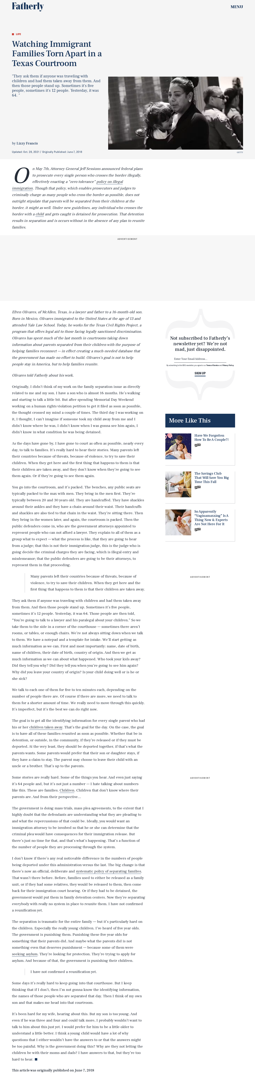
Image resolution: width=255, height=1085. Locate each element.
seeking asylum (24, 954)
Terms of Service (212, 365)
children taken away (45, 727)
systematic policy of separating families (108, 871)
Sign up (200, 373)
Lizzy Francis (27, 143)
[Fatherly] (28, 7)
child (39, 214)
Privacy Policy (228, 365)
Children (67, 790)
